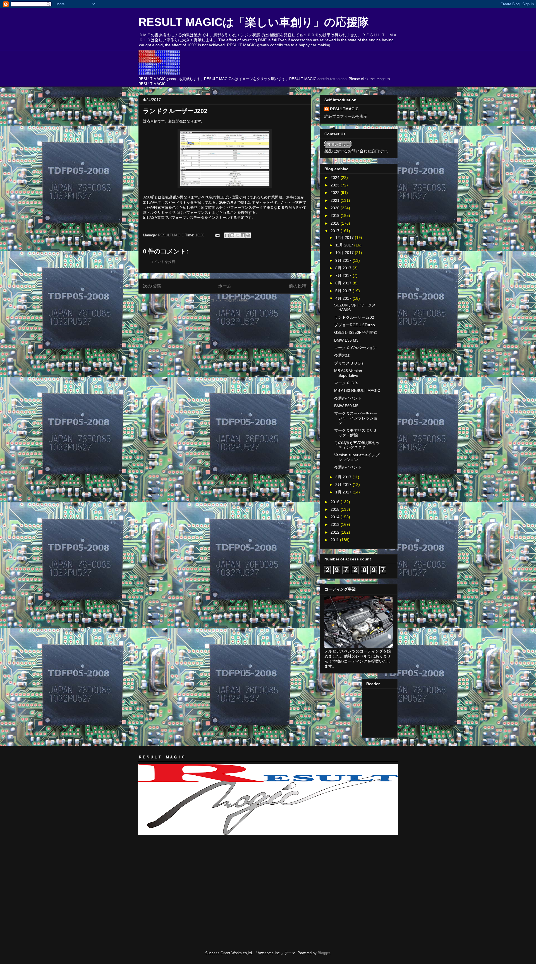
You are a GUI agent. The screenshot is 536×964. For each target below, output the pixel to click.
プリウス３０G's (348, 363)
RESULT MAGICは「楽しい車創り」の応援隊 (253, 22)
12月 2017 (345, 237)
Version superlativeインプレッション (356, 457)
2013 (336, 524)
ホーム (224, 286)
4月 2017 (344, 298)
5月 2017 (344, 291)
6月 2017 (344, 283)
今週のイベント (348, 398)
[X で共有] (237, 235)
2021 (336, 200)
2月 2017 (344, 484)
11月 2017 (344, 245)
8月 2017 (344, 268)
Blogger (324, 953)
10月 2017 (345, 252)
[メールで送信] (227, 235)
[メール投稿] (217, 235)
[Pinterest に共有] (248, 235)
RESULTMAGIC (344, 109)
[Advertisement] (203, 853)
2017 (336, 231)
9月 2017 (344, 260)
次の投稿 (152, 286)
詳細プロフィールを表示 (345, 116)
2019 (336, 215)
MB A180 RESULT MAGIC (357, 390)
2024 (336, 177)
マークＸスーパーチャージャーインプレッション (355, 418)
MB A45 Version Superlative (348, 373)
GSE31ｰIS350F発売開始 (355, 332)
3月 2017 (344, 477)
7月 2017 (344, 275)
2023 (336, 185)
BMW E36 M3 (346, 340)
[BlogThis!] (232, 235)
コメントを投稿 (162, 262)
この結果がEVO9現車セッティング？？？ (357, 445)
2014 (336, 517)
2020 (336, 208)
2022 (336, 192)
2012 (336, 532)
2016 (336, 502)
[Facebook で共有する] (243, 235)
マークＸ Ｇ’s (346, 383)
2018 (336, 223)
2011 (335, 540)
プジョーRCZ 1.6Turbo (354, 325)
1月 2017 (344, 492)
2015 (336, 509)
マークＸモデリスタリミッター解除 (355, 432)
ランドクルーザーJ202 (354, 317)
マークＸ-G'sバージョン (355, 348)
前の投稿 (298, 286)
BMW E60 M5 (346, 406)
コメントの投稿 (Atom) (229, 300)
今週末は (342, 355)
